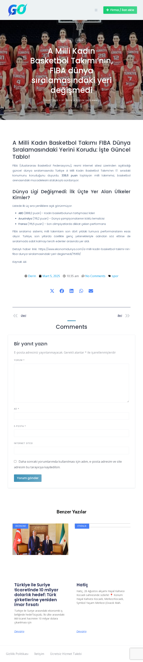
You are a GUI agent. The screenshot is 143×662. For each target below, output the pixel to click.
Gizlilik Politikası (17, 654)
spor (115, 276)
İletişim (39, 654)
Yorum (19, 360)
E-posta (20, 426)
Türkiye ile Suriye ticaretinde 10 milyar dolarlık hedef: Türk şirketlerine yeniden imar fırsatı (36, 595)
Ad (16, 408)
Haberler (65, 40)
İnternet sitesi (23, 443)
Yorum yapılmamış (87, 100)
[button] (52, 291)
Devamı (19, 631)
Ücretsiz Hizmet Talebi (66, 654)
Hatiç (82, 585)
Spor (80, 40)
